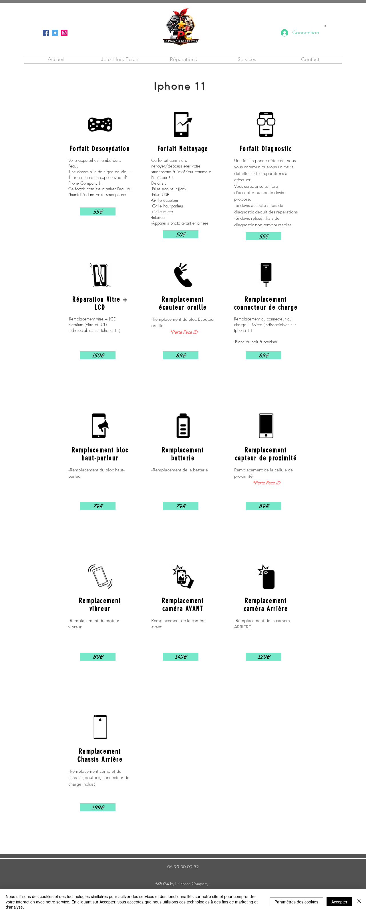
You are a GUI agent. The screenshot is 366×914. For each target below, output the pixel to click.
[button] (325, 26)
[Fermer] (359, 901)
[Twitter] (55, 33)
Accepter (339, 902)
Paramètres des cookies (296, 902)
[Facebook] (46, 33)
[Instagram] (64, 33)
